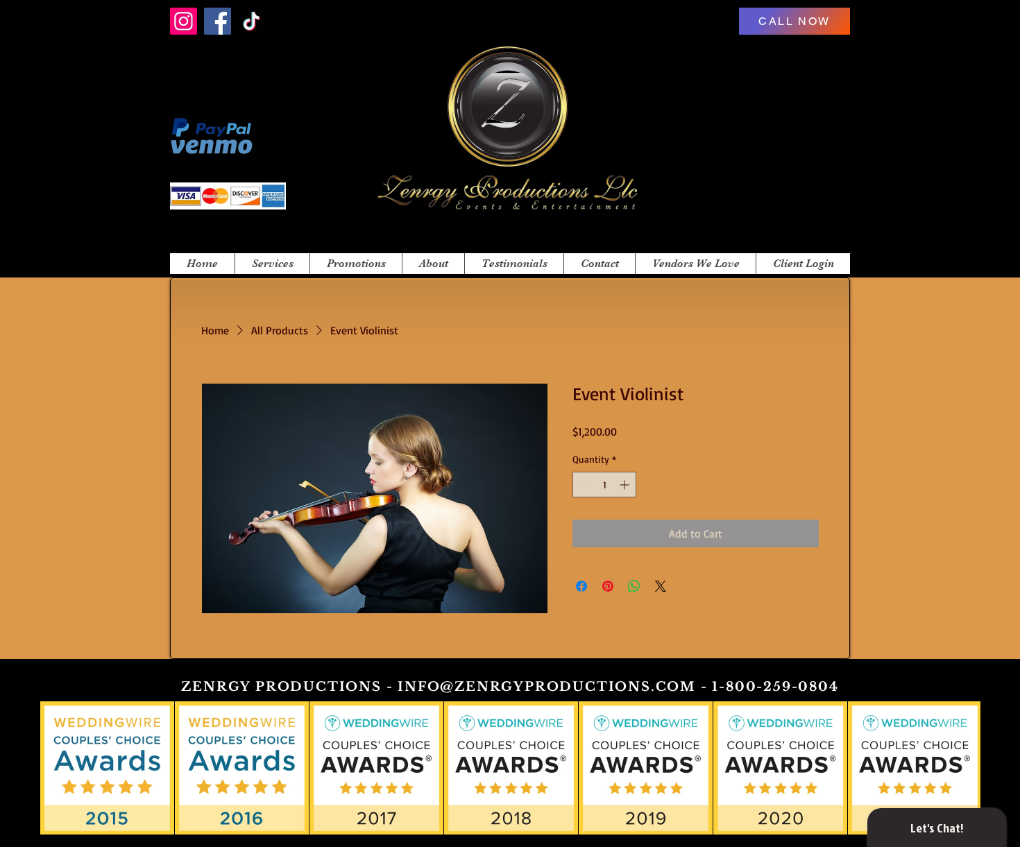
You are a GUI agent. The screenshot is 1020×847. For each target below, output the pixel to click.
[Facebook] (217, 21)
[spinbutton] (604, 484)
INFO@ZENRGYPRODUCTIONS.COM (547, 686)
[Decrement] (583, 484)
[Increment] (625, 484)
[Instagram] (183, 21)
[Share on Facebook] (581, 586)
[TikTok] (251, 21)
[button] (272, 263)
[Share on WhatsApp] (634, 586)
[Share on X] (660, 586)
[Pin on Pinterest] (608, 586)
